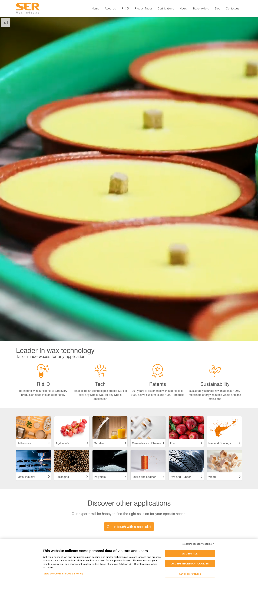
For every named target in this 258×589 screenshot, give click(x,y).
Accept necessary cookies (190, 563)
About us (110, 8)
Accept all (190, 553)
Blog (217, 8)
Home (95, 8)
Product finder (143, 8)
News (183, 8)
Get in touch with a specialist (129, 526)
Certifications (166, 8)
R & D (125, 8)
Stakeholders (200, 8)
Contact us (232, 8)
